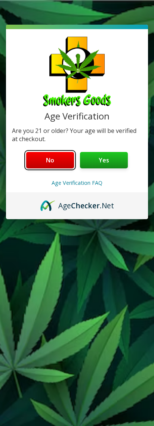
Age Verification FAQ (77, 182)
